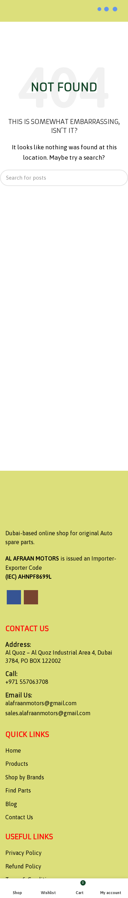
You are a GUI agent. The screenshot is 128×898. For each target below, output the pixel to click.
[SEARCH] (118, 178)
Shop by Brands (24, 777)
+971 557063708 (26, 681)
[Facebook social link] (14, 597)
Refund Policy (23, 866)
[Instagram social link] (31, 597)
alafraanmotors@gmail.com (40, 703)
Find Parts (18, 790)
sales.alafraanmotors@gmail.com (47, 713)
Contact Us (19, 817)
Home (13, 750)
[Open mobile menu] (9, 11)
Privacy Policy (23, 853)
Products (16, 763)
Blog (11, 804)
